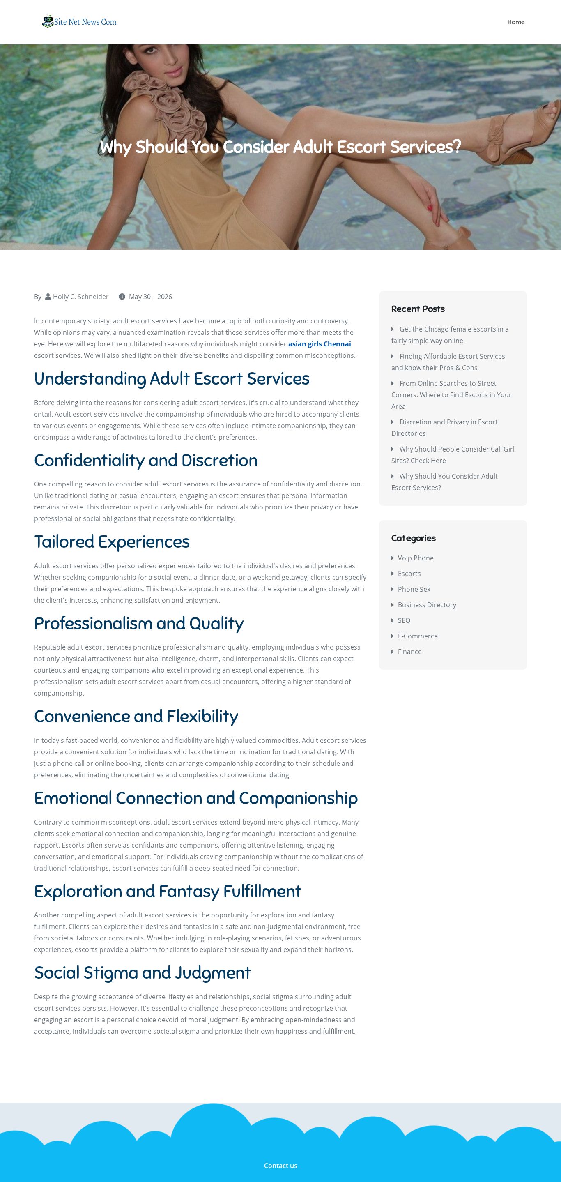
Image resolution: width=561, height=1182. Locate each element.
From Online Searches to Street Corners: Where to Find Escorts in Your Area (451, 395)
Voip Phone (416, 557)
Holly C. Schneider (81, 296)
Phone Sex (414, 589)
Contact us (280, 1165)
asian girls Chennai (319, 343)
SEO (404, 620)
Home (516, 22)
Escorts (409, 573)
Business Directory (427, 604)
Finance (410, 651)
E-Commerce (418, 636)
